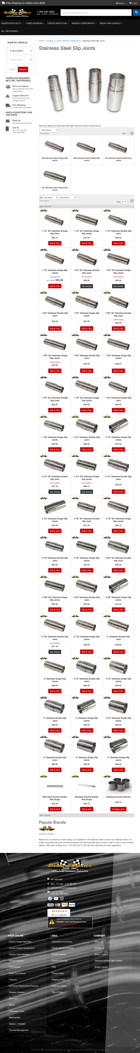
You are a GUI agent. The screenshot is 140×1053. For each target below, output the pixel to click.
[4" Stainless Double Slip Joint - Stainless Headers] (44, 737)
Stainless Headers (47, 833)
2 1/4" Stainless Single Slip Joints (55, 520)
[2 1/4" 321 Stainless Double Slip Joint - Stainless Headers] (44, 456)
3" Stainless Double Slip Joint (54, 719)
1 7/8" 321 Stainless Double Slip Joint (55, 399)
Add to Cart (55, 243)
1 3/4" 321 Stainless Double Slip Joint (87, 271)
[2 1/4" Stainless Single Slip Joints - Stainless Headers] (44, 498)
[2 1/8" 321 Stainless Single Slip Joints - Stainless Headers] (107, 498)
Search (22, 69)
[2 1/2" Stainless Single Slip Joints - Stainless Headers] (107, 416)
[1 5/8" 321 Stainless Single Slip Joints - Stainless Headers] (44, 334)
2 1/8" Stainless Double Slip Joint (55, 559)
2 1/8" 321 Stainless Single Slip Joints (118, 520)
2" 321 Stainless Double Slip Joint (54, 638)
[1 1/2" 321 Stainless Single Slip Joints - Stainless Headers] (75, 210)
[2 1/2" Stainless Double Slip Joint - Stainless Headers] (75, 416)
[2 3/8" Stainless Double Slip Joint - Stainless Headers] (75, 576)
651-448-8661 (57, 879)
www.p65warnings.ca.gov (66, 924)
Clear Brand (44, 133)
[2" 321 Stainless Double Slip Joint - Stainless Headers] (44, 616)
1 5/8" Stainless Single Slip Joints (118, 357)
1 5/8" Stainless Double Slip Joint (87, 357)
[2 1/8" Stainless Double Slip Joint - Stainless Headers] (44, 537)
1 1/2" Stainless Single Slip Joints (55, 271)
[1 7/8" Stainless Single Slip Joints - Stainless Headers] (44, 416)
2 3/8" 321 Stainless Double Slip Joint (118, 559)
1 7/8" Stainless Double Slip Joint (118, 399)
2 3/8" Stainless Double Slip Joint (87, 598)
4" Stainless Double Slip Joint (54, 758)
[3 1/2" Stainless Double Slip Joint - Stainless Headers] (75, 658)
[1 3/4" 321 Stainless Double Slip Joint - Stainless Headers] (75, 249)
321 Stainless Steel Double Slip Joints (118, 159)
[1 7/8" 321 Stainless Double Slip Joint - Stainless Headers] (44, 377)
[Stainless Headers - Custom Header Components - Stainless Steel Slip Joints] (47, 828)
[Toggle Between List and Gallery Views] (131, 201)
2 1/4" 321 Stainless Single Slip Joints (86, 477)
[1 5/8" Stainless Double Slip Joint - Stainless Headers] (75, 334)
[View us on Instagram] (62, 899)
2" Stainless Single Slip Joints (55, 680)
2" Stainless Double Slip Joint (118, 638)
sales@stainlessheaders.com (63, 888)
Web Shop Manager (101, 1050)
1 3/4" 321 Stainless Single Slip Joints (118, 271)
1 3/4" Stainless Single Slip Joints (86, 314)
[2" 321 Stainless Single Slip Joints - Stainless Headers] (75, 616)
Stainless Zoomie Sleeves (118, 797)
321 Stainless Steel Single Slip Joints (55, 188)
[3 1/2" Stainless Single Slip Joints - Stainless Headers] (107, 658)
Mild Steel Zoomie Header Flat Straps (55, 798)
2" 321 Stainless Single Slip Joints (87, 638)
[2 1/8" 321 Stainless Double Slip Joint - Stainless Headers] (75, 498)
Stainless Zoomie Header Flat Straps (87, 798)
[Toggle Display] (131, 133)
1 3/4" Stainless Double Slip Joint (55, 314)
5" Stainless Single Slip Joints (118, 758)
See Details (87, 286)
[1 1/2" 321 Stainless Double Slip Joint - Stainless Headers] (44, 210)
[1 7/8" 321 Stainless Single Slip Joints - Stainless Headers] (75, 377)
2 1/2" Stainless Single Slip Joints (118, 438)
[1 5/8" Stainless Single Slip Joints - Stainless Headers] (107, 334)
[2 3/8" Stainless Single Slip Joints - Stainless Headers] (107, 576)
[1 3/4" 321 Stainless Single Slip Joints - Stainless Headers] (107, 249)
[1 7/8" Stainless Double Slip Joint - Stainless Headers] (107, 377)
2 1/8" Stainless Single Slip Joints (86, 559)
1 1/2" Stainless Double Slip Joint (118, 232)
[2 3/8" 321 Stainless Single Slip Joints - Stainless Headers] (44, 576)
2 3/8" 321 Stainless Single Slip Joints (54, 598)
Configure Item (118, 809)
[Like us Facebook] (50, 899)
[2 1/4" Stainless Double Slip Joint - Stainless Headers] (107, 456)
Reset (12, 69)
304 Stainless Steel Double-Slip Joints (86, 159)
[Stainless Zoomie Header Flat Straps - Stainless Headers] (75, 776)
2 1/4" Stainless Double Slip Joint (118, 477)
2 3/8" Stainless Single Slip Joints (118, 598)
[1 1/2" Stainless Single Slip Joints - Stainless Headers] (44, 249)
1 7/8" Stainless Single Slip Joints (55, 438)
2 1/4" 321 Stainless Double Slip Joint (55, 477)
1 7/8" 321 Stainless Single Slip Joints (86, 399)
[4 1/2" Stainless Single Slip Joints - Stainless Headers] (107, 697)
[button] (100, 12)
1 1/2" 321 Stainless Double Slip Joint (55, 232)
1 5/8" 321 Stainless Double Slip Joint (118, 314)
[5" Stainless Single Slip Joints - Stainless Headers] (107, 737)
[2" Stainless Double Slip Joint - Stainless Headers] (107, 616)
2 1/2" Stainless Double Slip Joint (87, 438)
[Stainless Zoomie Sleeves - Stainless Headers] (107, 776)
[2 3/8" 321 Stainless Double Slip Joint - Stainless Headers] (107, 537)
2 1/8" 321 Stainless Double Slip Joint (87, 520)
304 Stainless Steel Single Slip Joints (55, 159)
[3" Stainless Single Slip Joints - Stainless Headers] (75, 697)
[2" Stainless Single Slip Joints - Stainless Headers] (44, 658)
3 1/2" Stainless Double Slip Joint (87, 680)
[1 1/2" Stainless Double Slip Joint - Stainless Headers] (107, 210)
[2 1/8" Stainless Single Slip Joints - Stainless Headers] (75, 537)
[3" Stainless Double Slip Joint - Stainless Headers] (44, 697)
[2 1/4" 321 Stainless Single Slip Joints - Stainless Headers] (75, 456)
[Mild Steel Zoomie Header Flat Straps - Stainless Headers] (44, 776)
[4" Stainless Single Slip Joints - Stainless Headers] (75, 737)
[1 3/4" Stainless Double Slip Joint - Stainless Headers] (44, 292)
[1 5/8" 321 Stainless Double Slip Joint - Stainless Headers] (107, 292)
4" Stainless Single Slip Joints (87, 758)
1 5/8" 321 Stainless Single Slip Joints (54, 357)
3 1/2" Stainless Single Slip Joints (118, 680)
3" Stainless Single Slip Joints (87, 719)
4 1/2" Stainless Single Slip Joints (118, 719)
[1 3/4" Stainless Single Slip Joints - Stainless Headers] (75, 292)
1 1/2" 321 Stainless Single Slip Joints (86, 232)
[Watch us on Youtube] (56, 899)
